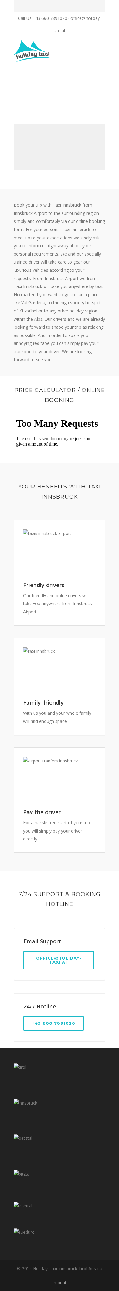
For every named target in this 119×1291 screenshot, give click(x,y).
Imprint (59, 1282)
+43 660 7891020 (53, 1023)
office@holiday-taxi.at (58, 960)
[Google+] (66, 6)
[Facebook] (53, 6)
